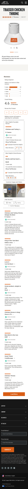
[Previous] (11, 48)
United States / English (10, 475)
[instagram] (8, 468)
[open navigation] (26, 3)
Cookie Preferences (6, 484)
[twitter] (2, 468)
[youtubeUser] (14, 468)
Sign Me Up (8, 449)
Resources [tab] (3, 417)
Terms (19, 463)
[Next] (14, 48)
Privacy (24, 463)
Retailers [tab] (3, 423)
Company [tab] (3, 412)
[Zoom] (17, 48)
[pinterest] (11, 468)
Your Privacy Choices (9, 486)
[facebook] (5, 468)
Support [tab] (3, 406)
